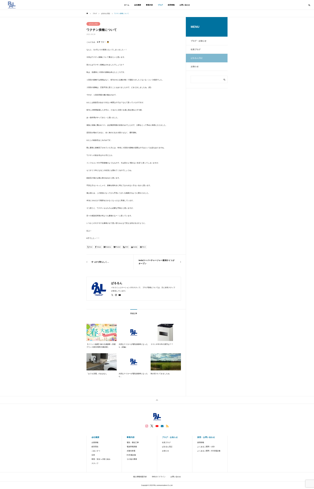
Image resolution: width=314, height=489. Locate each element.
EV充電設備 (131, 455)
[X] (112, 295)
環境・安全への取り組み (101, 459)
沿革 (93, 455)
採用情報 (171, 5)
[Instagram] (116, 295)
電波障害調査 (132, 447)
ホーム (126, 5)
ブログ (160, 5)
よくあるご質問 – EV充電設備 (208, 451)
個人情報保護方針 (140, 477)
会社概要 (137, 5)
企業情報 (95, 442)
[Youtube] (120, 295)
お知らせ (195, 66)
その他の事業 (132, 459)
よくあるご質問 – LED (206, 447)
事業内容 (149, 5)
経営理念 (95, 447)
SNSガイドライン (159, 477)
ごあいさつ (96, 451)
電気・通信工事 (133, 442)
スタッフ (95, 463)
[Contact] (162, 426)
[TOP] (157, 400)
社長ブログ (196, 49)
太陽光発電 (131, 451)
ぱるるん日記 (93, 24)
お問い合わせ (185, 5)
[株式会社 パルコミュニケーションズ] (11, 5)
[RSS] (167, 426)
